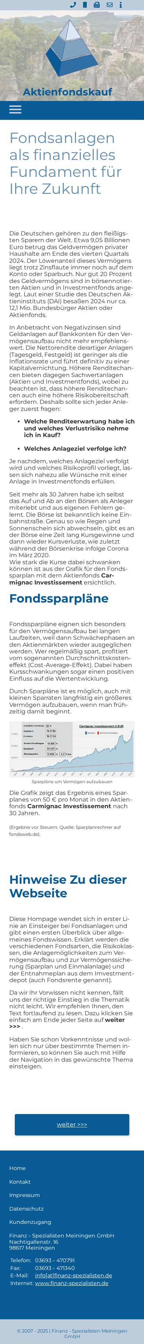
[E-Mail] (110, 4)
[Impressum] (121, 4)
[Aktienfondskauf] (72, 48)
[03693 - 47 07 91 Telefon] (73, 4)
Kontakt (20, 1182)
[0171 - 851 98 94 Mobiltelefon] (85, 4)
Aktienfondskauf (67, 92)
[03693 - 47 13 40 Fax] (97, 4)
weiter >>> (72, 1124)
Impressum (24, 1195)
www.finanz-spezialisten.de (72, 1283)
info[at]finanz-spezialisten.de (73, 1275)
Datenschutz (26, 1209)
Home (17, 1168)
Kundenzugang (30, 1222)
